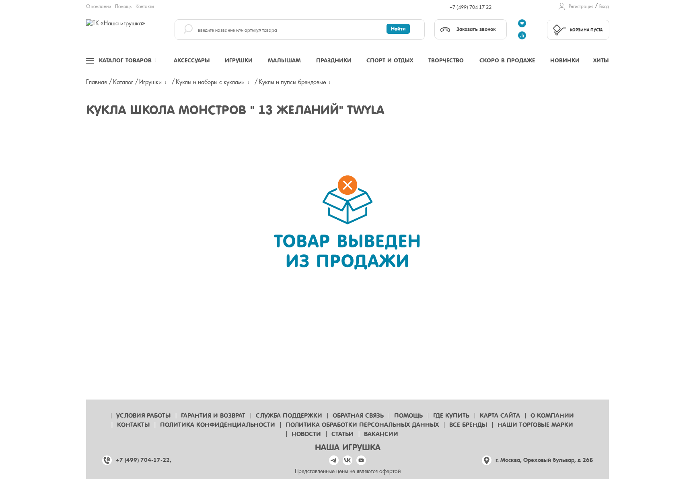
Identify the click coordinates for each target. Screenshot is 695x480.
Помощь (123, 6)
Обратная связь (358, 415)
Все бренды (468, 424)
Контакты (145, 6)
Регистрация (581, 6)
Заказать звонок (476, 29)
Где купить (451, 415)
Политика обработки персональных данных (362, 424)
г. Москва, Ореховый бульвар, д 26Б (544, 460)
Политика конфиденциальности (217, 424)
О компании (98, 6)
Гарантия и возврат (213, 415)
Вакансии (381, 434)
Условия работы (143, 415)
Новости (306, 434)
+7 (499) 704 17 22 (470, 7)
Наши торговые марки (535, 424)
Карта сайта (500, 415)
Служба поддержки (289, 415)
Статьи (342, 434)
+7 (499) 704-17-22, (143, 460)
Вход (604, 6)
